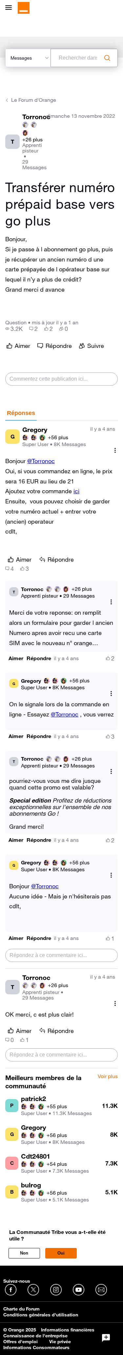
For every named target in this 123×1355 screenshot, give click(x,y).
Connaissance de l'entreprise (35, 1336)
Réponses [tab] (21, 413)
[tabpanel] (61, 744)
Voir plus (108, 1076)
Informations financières (67, 1330)
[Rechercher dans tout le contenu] (107, 58)
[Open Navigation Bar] (10, 8)
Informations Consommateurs (36, 1347)
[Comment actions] (115, 450)
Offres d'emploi (20, 1342)
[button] (16, 658)
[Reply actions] (111, 602)
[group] (14, 328)
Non (24, 1253)
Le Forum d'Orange (33, 100)
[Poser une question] (106, 1338)
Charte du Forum (21, 1309)
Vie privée (60, 1342)
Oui (61, 1253)
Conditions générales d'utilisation (40, 1315)
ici (76, 491)
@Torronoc (41, 460)
